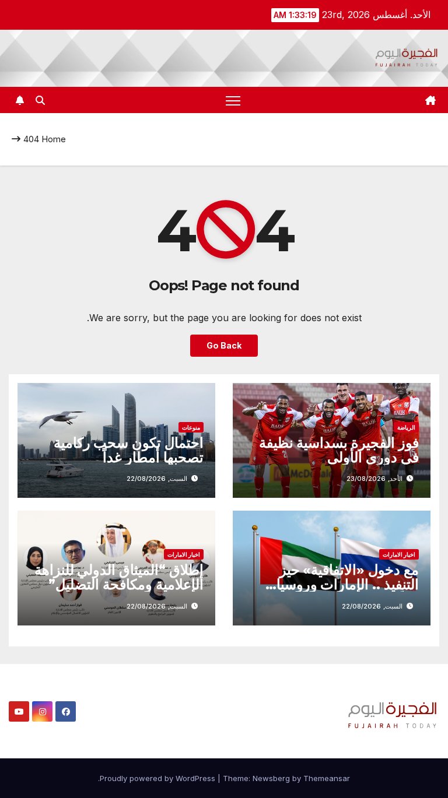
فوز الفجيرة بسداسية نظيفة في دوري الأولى (339, 450)
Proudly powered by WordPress (159, 778)
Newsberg (271, 778)
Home (53, 139)
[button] (40, 100)
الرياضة (406, 427)
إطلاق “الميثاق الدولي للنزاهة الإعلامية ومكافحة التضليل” (119, 577)
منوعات (191, 427)
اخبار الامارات (399, 554)
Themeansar (326, 778)
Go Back (224, 345)
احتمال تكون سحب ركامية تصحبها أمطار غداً (129, 450)
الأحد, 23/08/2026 (374, 478)
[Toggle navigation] (233, 100)
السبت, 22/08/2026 (157, 478)
